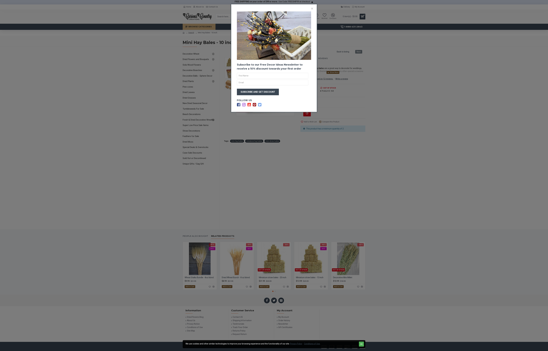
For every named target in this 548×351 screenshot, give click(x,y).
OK (361, 344)
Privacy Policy (296, 344)
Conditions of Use (312, 344)
